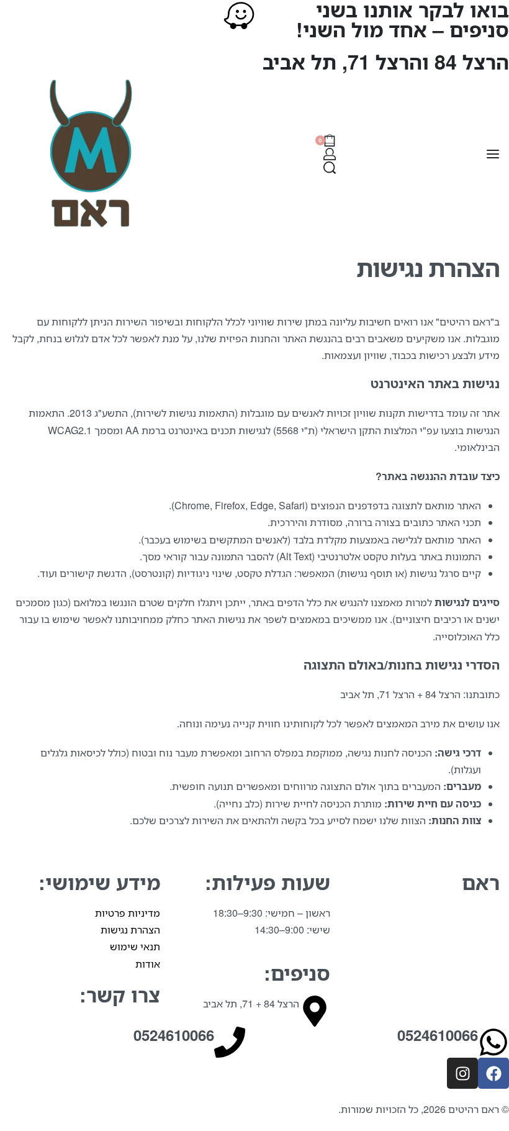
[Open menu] (493, 154)
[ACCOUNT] (329, 154)
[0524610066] (229, 1042)
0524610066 (173, 1035)
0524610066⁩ (437, 1035)
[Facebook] (493, 1073)
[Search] (329, 168)
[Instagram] (462, 1073)
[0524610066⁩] (493, 1042)
